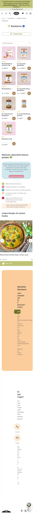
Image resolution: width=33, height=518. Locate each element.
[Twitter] (25, 511)
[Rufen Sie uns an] (10, 13)
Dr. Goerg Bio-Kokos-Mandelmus (23, 89)
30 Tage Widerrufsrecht (17, 9)
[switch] (28, 510)
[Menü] (2, 13)
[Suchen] (6, 13)
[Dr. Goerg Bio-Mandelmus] (24, 53)
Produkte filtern (17, 34)
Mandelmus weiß (7, 139)
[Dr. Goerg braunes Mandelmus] (9, 103)
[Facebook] (21, 511)
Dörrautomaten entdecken (16, 176)
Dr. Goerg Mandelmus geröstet (23, 114)
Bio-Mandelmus (6, 89)
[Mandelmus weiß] (9, 128)
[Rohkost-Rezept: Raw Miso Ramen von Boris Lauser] (16, 236)
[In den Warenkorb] (14, 68)
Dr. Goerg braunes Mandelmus (7, 114)
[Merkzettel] (23, 13)
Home (3, 18)
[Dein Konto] (26, 13)
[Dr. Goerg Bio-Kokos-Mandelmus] (24, 78)
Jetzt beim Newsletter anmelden (19, 311)
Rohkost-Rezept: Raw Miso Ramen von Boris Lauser (14, 255)
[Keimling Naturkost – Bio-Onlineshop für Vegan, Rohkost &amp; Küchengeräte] (16, 13)
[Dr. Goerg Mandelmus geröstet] (24, 103)
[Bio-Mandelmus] (9, 78)
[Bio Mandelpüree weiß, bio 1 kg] (9, 53)
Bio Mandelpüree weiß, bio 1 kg (7, 64)
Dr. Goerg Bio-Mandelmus (21, 64)
